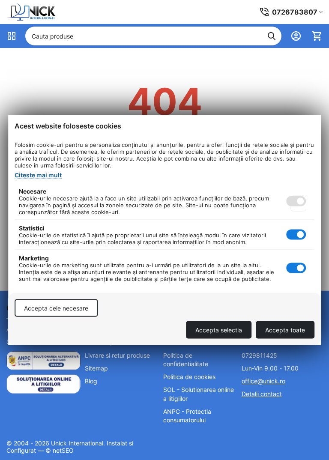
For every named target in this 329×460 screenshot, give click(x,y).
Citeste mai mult (38, 175)
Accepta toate (285, 330)
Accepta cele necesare (56, 308)
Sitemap (96, 368)
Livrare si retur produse (117, 355)
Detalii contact (262, 393)
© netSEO (59, 450)
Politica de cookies (189, 376)
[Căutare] (271, 36)
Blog (91, 381)
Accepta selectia (218, 330)
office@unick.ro (263, 381)
